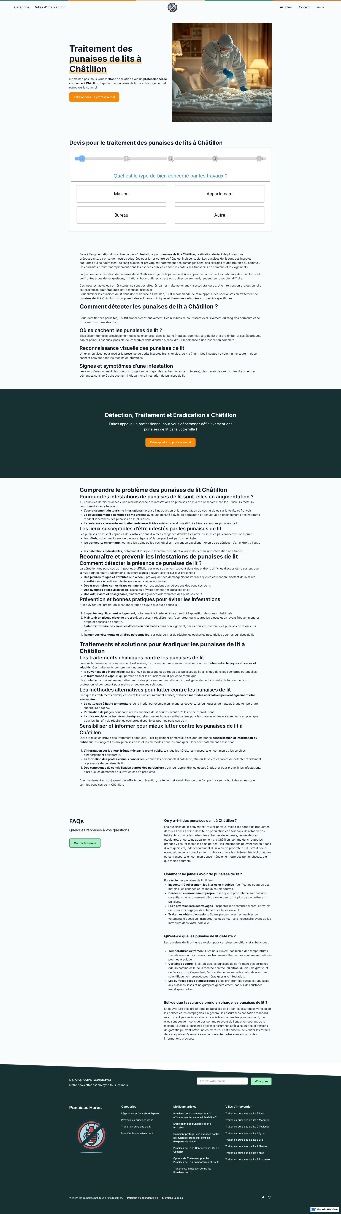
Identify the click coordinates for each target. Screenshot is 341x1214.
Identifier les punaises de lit (137, 1133)
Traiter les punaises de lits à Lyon (244, 1133)
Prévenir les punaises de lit (137, 1119)
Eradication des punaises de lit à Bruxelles (192, 1125)
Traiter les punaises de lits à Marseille (247, 1119)
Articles (286, 7)
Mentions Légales (172, 1197)
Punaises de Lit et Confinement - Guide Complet (196, 1149)
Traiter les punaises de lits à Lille (244, 1139)
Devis (319, 7)
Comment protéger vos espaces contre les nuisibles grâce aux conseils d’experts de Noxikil (196, 1137)
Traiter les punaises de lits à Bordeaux (247, 1159)
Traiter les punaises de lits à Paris (245, 1113)
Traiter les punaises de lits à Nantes (246, 1146)
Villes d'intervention (50, 7)
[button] (21, 7)
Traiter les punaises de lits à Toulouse (247, 1126)
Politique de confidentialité (142, 1197)
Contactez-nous (85, 843)
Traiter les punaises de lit (136, 1126)
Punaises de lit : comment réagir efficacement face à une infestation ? (194, 1115)
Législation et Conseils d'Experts (140, 1113)
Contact (303, 7)
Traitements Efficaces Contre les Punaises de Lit (192, 1170)
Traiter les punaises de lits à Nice (244, 1152)
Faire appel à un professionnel (94, 97)
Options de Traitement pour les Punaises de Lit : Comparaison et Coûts (196, 1160)
